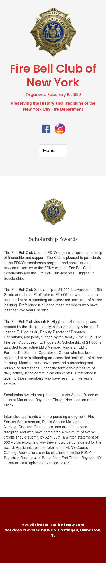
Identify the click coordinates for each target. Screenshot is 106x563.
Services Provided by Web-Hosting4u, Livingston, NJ (53, 533)
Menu (49, 151)
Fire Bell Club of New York (53, 75)
